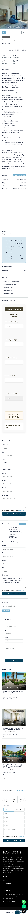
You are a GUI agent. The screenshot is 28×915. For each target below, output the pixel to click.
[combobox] (14, 448)
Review (7, 645)
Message (5, 495)
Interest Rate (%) (10, 376)
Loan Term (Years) (11, 358)
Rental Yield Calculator (14, 315)
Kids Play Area (8, 288)
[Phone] (24, 906)
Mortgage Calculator (14, 309)
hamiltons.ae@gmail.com (11, 901)
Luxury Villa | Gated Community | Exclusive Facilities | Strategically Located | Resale (12, 766)
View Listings (22, 523)
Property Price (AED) (11, 322)
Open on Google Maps (20, 175)
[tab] (4, 32)
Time (3, 459)
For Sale (4, 37)
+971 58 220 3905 (14, 532)
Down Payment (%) (11, 340)
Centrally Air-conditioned (11, 282)
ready (8, 37)
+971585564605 (9, 898)
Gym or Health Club (10, 285)
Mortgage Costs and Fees (13, 426)
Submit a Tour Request (14, 514)
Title (6, 630)
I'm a (3, 568)
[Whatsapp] (24, 902)
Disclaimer (7, 885)
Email (4, 488)
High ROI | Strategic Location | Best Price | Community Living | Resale (13, 728)
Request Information (14, 594)
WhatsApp (12, 534)
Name (4, 473)
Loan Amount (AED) (11, 394)
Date (3, 452)
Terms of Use (21, 510)
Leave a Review (6, 610)
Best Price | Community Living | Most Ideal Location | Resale (13, 692)
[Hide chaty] (24, 911)
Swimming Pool (8, 294)
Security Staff (8, 291)
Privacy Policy (7, 883)
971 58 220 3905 (16, 529)
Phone (4, 480)
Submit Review (14, 661)
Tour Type (5, 445)
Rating (6, 638)
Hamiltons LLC (8, 704)
